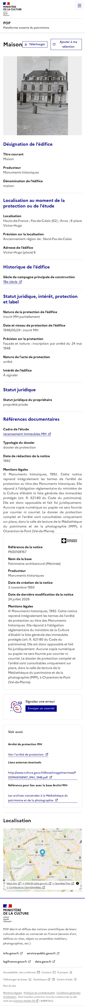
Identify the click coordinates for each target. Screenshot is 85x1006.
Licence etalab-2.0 (24, 1001)
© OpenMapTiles (61, 883)
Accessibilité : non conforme (19, 972)
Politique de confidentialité (39, 993)
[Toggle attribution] (77, 883)
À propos (62, 972)
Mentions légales (12, 993)
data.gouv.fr (43, 962)
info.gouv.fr (11, 953)
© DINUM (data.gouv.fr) (35, 883)
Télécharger (37, 44)
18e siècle (10, 281)
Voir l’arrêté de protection (26, 755)
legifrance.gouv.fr (15, 962)
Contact (46, 972)
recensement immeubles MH (24, 434)
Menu (79, 5)
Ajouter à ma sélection (68, 44)
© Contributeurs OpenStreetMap (24, 887)
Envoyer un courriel (41, 708)
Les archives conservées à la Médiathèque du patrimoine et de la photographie (38, 798)
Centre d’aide (64, 979)
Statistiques (40, 979)
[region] (42, 860)
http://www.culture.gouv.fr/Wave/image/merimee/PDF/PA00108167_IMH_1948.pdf (42, 775)
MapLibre (12, 883)
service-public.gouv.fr (41, 953)
